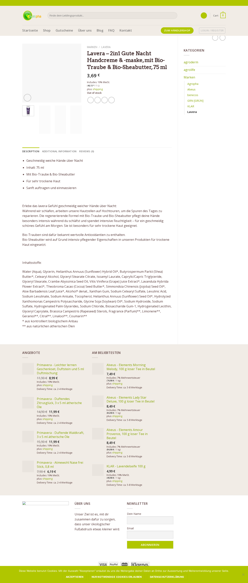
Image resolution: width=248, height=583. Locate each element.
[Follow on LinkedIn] (224, 3)
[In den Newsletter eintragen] (207, 2)
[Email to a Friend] (104, 100)
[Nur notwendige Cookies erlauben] (243, 576)
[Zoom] (27, 97)
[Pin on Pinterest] (111, 100)
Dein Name (134, 514)
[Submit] (173, 15)
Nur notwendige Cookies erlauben (117, 576)
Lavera (192, 112)
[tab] (30, 151)
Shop (47, 30)
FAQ (111, 30)
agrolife (189, 70)
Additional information (59, 151)
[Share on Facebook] (90, 100)
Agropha (192, 84)
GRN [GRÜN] (195, 100)
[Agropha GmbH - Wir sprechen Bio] (32, 15)
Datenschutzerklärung (167, 576)
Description (30, 151)
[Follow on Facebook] (213, 3)
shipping (98, 89)
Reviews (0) (86, 151)
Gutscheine (64, 30)
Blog (100, 30)
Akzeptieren (75, 576)
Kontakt (126, 30)
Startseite (30, 30)
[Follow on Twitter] (220, 3)
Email (130, 528)
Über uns (85, 30)
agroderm (191, 62)
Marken (189, 77)
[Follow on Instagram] (216, 3)
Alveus (191, 89)
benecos (192, 95)
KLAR (190, 106)
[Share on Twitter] (97, 100)
